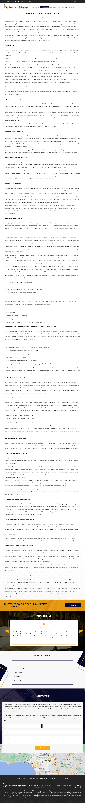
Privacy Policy (69, 801)
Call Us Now (73, 605)
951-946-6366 (60, 593)
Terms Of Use (77, 801)
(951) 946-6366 (77, 1)
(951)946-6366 (51, 785)
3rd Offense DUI (18, 676)
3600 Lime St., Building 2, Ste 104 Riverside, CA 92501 (18, 1)
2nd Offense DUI (18, 672)
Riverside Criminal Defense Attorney (20, 575)
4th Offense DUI (18, 680)
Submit (42, 748)
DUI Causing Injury (19, 668)
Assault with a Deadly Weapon (22, 663)
